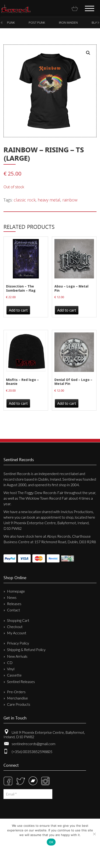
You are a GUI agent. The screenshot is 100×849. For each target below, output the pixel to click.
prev (1, 22)
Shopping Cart (18, 620)
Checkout (15, 626)
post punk (35, 22)
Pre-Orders (16, 691)
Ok (51, 842)
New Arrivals (17, 656)
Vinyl (10, 669)
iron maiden (67, 22)
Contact (13, 610)
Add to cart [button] (18, 310)
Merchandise (17, 698)
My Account (16, 633)
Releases (14, 603)
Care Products (18, 704)
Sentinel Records (15, 9)
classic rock (25, 200)
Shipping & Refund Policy (26, 649)
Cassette (14, 675)
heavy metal (49, 200)
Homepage (16, 591)
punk (9, 22)
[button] (88, 53)
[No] (94, 834)
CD (10, 662)
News (12, 597)
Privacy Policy (18, 643)
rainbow (69, 200)
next (98, 22)
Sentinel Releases (21, 681)
